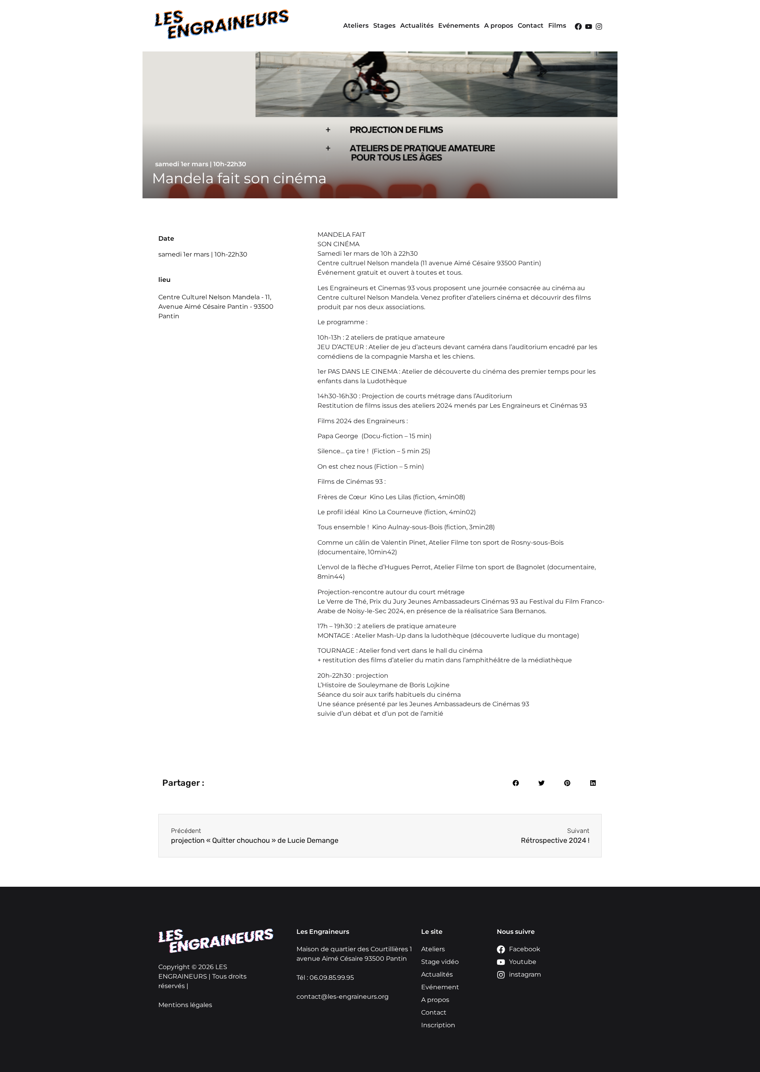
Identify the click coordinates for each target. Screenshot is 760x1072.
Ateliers (356, 25)
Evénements (458, 25)
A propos (498, 25)
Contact (530, 25)
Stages (384, 25)
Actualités (416, 25)
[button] (515, 783)
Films (557, 25)
